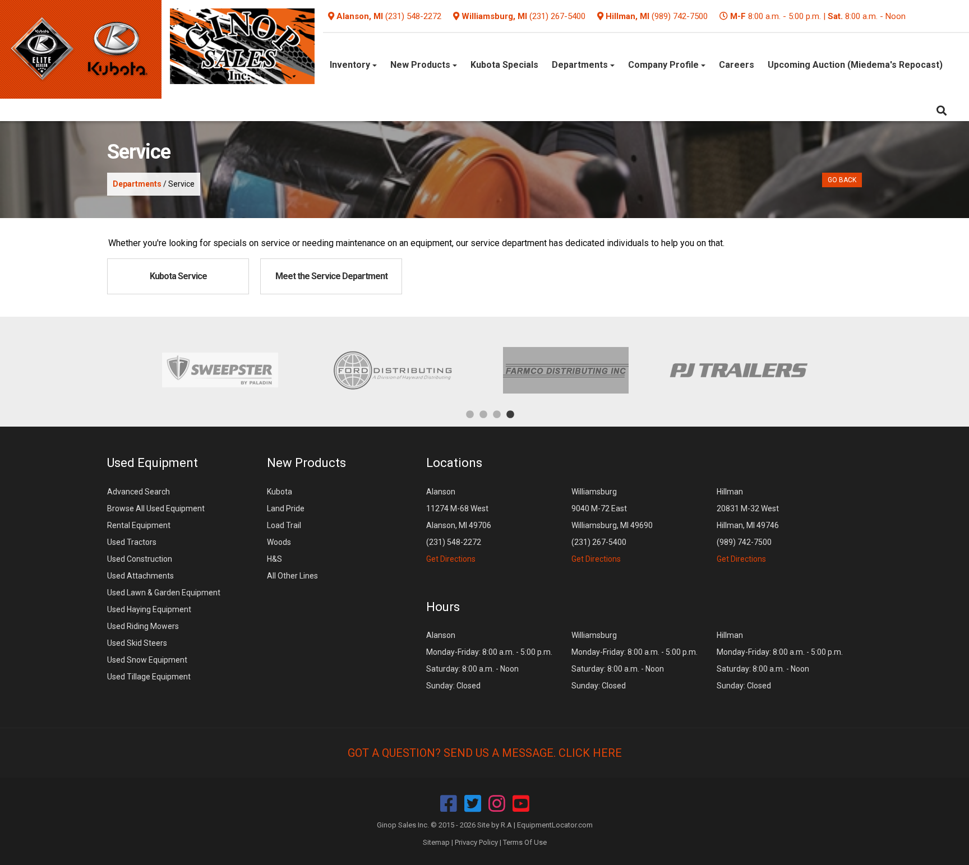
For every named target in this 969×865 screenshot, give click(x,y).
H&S (274, 558)
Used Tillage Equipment (149, 676)
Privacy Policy (476, 842)
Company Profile (664, 64)
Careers (736, 64)
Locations (454, 463)
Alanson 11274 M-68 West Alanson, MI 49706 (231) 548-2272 (458, 525)
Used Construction (139, 558)
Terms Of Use (525, 842)
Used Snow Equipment (147, 659)
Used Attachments (140, 575)
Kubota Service (178, 276)
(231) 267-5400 (557, 16)
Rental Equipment (138, 525)
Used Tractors (131, 542)
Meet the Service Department (331, 276)
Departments (581, 64)
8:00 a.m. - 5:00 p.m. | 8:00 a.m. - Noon (818, 16)
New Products (421, 64)
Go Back (842, 180)
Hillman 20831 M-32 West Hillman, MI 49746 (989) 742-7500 (748, 525)
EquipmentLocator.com (555, 825)
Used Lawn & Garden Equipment (163, 592)
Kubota (279, 491)
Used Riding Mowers (143, 626)
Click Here (590, 753)
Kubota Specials (504, 64)
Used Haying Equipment (149, 609)
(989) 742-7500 (680, 16)
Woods (279, 542)
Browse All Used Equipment (156, 508)
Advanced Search (138, 491)
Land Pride (285, 508)
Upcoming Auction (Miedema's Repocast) (855, 64)
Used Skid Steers (137, 643)
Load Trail (284, 525)
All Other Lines (292, 575)
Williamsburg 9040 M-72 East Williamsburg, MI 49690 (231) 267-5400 (612, 525)
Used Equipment (152, 463)
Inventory (351, 64)
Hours (443, 607)
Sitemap (436, 842)
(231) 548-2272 (413, 16)
